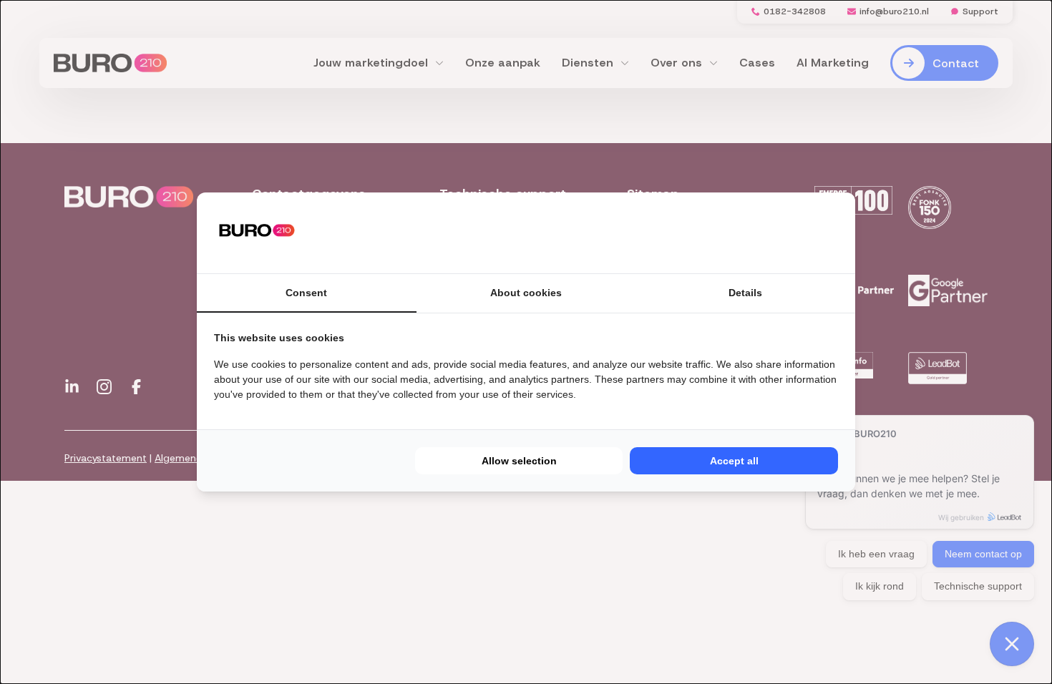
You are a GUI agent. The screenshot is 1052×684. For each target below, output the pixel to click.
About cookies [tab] (526, 292)
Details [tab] (745, 292)
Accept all (734, 460)
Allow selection (519, 460)
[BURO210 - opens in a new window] (784, 232)
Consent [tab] (306, 292)
